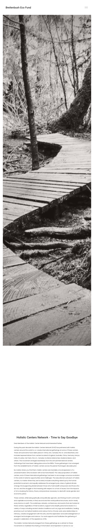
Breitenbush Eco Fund (18, 7)
